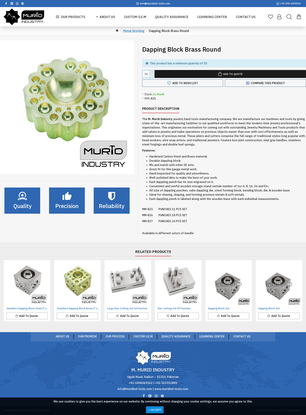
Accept (156, 410)
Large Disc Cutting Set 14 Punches (127, 308)
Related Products (153, 251)
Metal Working (133, 31)
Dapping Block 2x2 (218, 308)
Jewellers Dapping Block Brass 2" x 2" (78, 308)
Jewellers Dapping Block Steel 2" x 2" (27, 308)
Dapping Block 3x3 (269, 308)
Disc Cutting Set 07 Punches (174, 308)
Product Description (160, 109)
